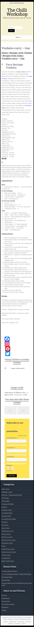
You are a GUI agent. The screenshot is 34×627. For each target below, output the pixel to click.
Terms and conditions (8, 604)
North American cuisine (8, 540)
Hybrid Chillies (6, 580)
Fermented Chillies (7, 513)
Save (3, 158)
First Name (11, 448)
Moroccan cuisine (7, 537)
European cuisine (7, 510)
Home (5, 52)
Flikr (25, 395)
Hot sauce (5, 522)
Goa (11, 85)
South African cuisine (8, 549)
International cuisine (7, 531)
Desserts (4, 507)
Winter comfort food (8, 561)
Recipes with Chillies (21, 52)
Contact (4, 610)
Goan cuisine (21, 72)
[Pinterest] (17, 348)
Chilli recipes (5, 498)
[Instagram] (17, 343)
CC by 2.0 (18, 395)
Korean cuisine (6, 534)
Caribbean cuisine (7, 492)
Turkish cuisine (6, 555)
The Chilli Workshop (17, 12)
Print (5, 158)
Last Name (10, 456)
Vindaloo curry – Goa (13, 58)
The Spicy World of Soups (9, 571)
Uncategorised (6, 558)
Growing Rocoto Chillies (9, 519)
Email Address (12, 438)
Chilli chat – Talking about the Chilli (12, 495)
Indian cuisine (6, 528)
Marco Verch (9, 395)
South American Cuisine (9, 552)
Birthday (9, 465)
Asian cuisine (5, 489)
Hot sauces (5, 525)
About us (4, 595)
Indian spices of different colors (15, 392)
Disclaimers (5, 607)
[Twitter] (17, 353)
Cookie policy (6, 598)
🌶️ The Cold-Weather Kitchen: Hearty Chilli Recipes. (16, 574)
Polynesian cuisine (7, 543)
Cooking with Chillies (8, 504)
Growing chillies (6, 516)
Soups (3, 546)
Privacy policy (6, 601)
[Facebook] (17, 339)
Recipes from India (13, 55)
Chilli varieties (5, 501)
